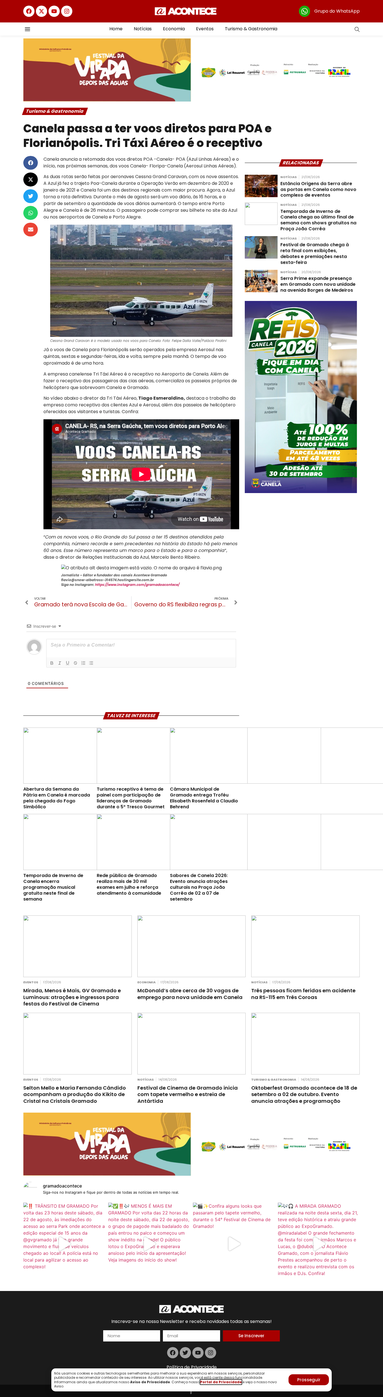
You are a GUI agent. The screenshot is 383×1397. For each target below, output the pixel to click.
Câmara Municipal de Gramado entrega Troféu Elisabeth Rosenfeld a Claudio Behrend (204, 798)
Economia (174, 29)
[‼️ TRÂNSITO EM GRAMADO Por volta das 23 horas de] (64, 1244)
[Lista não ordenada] (91, 663)
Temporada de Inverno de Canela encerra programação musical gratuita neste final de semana (53, 887)
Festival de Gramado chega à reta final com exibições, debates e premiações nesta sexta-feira (314, 253)
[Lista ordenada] (83, 663)
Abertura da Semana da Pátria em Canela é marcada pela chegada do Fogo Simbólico (56, 798)
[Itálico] (60, 663)
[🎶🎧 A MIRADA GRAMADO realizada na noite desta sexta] (319, 1244)
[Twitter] (185, 1352)
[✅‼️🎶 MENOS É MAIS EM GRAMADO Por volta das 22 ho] (149, 1244)
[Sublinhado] (67, 663)
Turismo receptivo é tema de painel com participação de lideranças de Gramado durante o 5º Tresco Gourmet (131, 798)
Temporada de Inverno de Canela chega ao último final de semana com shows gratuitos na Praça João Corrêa (318, 220)
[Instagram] (66, 11)
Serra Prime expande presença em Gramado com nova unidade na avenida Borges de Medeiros (318, 284)
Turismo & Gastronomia (251, 29)
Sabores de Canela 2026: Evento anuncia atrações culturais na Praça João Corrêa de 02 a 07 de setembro (199, 887)
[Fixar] (75, 663)
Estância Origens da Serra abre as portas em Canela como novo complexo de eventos (318, 189)
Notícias (143, 29)
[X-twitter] (41, 11)
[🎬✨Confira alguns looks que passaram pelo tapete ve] (234, 1244)
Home (116, 29)
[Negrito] (52, 663)
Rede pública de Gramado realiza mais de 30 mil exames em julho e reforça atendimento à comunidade (129, 884)
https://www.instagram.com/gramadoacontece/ (137, 584)
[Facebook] (28, 11)
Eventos (205, 29)
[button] (30, 163)
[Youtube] (54, 11)
